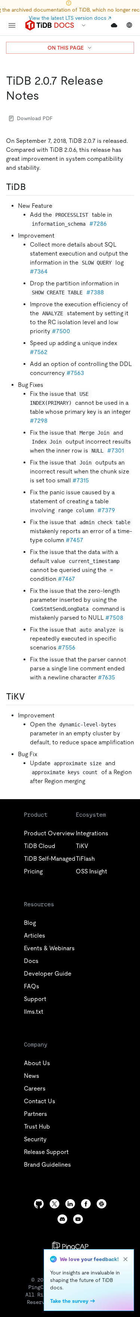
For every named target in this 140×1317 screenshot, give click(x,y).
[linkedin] (70, 1203)
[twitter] (54, 1203)
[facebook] (86, 1203)
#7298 (38, 420)
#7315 (80, 480)
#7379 (106, 510)
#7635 (106, 677)
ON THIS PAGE (65, 48)
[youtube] (78, 1219)
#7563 (75, 372)
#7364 (39, 271)
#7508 (114, 617)
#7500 (61, 331)
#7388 (95, 292)
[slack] (101, 1203)
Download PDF (35, 118)
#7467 (66, 578)
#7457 (74, 540)
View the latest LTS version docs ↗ (70, 18)
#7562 (38, 352)
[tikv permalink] (31, 696)
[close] (125, 1259)
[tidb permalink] (31, 186)
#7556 (66, 647)
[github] (39, 1203)
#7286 (98, 223)
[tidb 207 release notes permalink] (45, 95)
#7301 (115, 450)
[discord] (62, 1219)
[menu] (11, 25)
